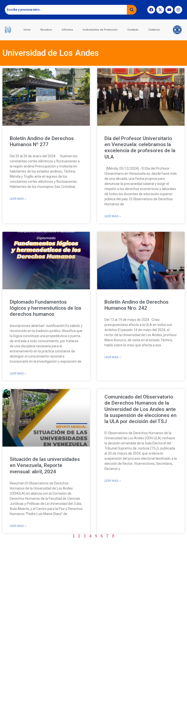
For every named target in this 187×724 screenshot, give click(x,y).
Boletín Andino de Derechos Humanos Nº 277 (42, 141)
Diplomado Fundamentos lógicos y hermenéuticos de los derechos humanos (45, 308)
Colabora (154, 29)
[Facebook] (151, 10)
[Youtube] (169, 10)
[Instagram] (178, 10)
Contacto (133, 29)
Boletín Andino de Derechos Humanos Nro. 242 (136, 305)
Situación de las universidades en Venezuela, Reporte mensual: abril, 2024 (45, 465)
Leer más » (18, 198)
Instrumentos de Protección (100, 29)
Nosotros (46, 29)
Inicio (27, 29)
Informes (67, 29)
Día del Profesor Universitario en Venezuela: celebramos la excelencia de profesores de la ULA (139, 147)
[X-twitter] (160, 10)
